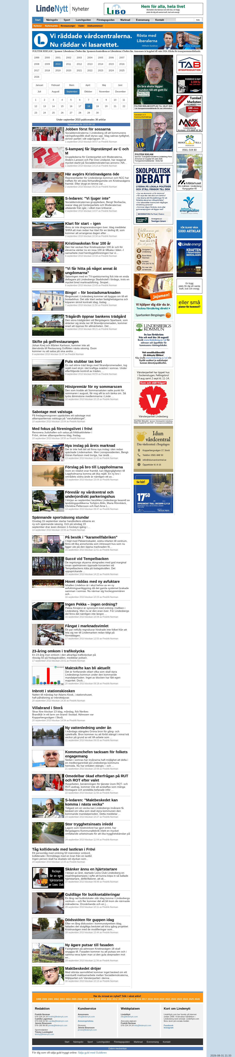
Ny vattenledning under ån (88, 728)
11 (124, 100)
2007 (121, 57)
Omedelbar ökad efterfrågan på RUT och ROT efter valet (96, 778)
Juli (39, 91)
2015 (111, 64)
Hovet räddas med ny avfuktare (92, 581)
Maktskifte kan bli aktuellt (87, 668)
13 (44, 106)
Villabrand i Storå (47, 708)
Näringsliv (52, 20)
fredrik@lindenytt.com (58, 1016)
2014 (100, 64)
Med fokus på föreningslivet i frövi (62, 429)
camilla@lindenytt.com (58, 1021)
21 (115, 106)
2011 (68, 64)
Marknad (125, 20)
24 (44, 112)
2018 (47, 70)
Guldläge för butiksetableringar (92, 894)
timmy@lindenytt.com (44, 1034)
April (88, 85)
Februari (55, 85)
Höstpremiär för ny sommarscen (93, 387)
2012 (79, 64)
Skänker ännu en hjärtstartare (91, 869)
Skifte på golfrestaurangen (55, 342)
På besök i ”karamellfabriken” (91, 537)
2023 (100, 70)
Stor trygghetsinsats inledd (89, 824)
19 (97, 106)
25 (53, 112)
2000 (47, 57)
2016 (121, 64)
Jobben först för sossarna (88, 129)
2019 (58, 70)
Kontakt (159, 20)
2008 (36, 64)
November (104, 91)
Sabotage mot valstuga (52, 412)
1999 (36, 57)
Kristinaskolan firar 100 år (88, 243)
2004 (90, 57)
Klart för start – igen (83, 224)
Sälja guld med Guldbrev (92, 1052)
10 (115, 100)
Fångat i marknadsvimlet (87, 626)
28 (80, 112)
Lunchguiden (83, 20)
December (120, 91)
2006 (111, 57)
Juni (120, 85)
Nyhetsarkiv (51, 26)
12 (36, 106)
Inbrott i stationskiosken (53, 691)
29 (88, 112)
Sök (198, 20)
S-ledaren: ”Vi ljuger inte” (87, 198)
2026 (36, 77)
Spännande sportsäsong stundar (60, 517)
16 (71, 106)
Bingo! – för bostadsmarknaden (92, 293)
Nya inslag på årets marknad (90, 446)
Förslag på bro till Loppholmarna (94, 467)
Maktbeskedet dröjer (83, 968)
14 (53, 106)
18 (88, 106)
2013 (90, 64)
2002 (68, 57)
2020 (68, 70)
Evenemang (142, 20)
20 (106, 106)
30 (97, 112)
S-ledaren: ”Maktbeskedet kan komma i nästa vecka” (91, 802)
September (71, 91)
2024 (111, 70)
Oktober (88, 91)
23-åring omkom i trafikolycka (58, 651)
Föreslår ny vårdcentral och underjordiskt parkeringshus (90, 494)
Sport (67, 20)
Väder (81, 26)
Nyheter (38, 26)
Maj (104, 85)
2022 (90, 70)
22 (124, 106)
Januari (39, 85)
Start (37, 20)
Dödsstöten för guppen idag (89, 920)
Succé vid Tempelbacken (87, 559)
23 (36, 112)
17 (80, 106)
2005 (100, 57)
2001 (58, 57)
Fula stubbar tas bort (83, 361)
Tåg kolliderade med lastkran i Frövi (63, 849)
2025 (121, 70)
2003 (79, 57)
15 (62, 106)
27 (71, 112)
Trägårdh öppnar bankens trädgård (95, 316)
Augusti (55, 91)
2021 (79, 70)
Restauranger (68, 26)
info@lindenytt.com (86, 1016)
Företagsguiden (106, 20)
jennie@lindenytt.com (57, 1025)
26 (62, 112)
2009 (47, 64)
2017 (36, 70)
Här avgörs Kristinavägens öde (92, 174)
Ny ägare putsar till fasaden (89, 945)
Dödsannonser (95, 26)
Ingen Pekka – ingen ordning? (91, 604)
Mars (71, 85)
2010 (58, 64)
